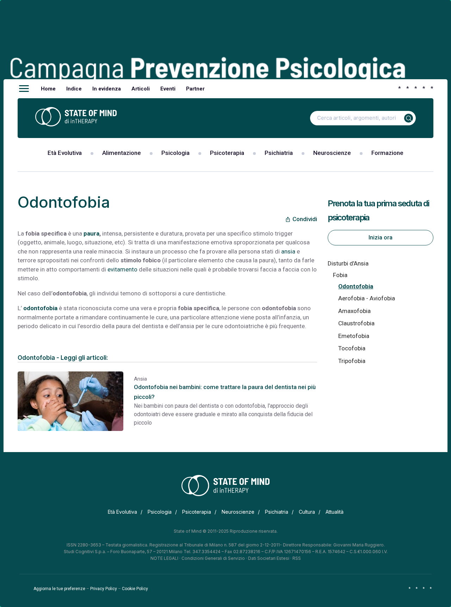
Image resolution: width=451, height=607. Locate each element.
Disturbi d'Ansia (348, 263)
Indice (74, 89)
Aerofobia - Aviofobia (366, 298)
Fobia (340, 275)
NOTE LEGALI (164, 558)
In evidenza (106, 89)
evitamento (122, 269)
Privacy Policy (103, 588)
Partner (195, 89)
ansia (288, 251)
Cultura (307, 512)
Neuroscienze (332, 152)
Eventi (167, 89)
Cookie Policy (135, 588)
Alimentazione (121, 152)
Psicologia (175, 152)
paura (91, 233)
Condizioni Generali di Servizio (213, 558)
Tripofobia (351, 360)
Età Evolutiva (65, 152)
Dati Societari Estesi (268, 558)
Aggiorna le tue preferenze (59, 588)
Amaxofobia (354, 310)
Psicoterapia (227, 152)
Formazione (387, 152)
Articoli (140, 89)
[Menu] (24, 88)
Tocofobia (351, 348)
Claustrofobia (356, 323)
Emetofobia (353, 335)
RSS (296, 558)
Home (48, 89)
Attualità (335, 512)
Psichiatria (279, 152)
